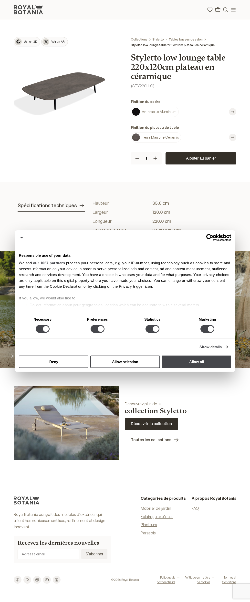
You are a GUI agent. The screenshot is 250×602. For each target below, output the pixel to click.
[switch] (97, 329)
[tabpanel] (162, 217)
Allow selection (125, 362)
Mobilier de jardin (156, 508)
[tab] (51, 206)
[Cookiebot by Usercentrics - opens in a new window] (209, 237)
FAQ (195, 508)
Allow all (196, 362)
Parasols (148, 533)
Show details (210, 347)
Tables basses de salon (186, 39)
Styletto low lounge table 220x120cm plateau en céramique (173, 45)
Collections (139, 39)
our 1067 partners (49, 263)
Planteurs (149, 524)
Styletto (158, 39)
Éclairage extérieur (157, 516)
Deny (53, 362)
